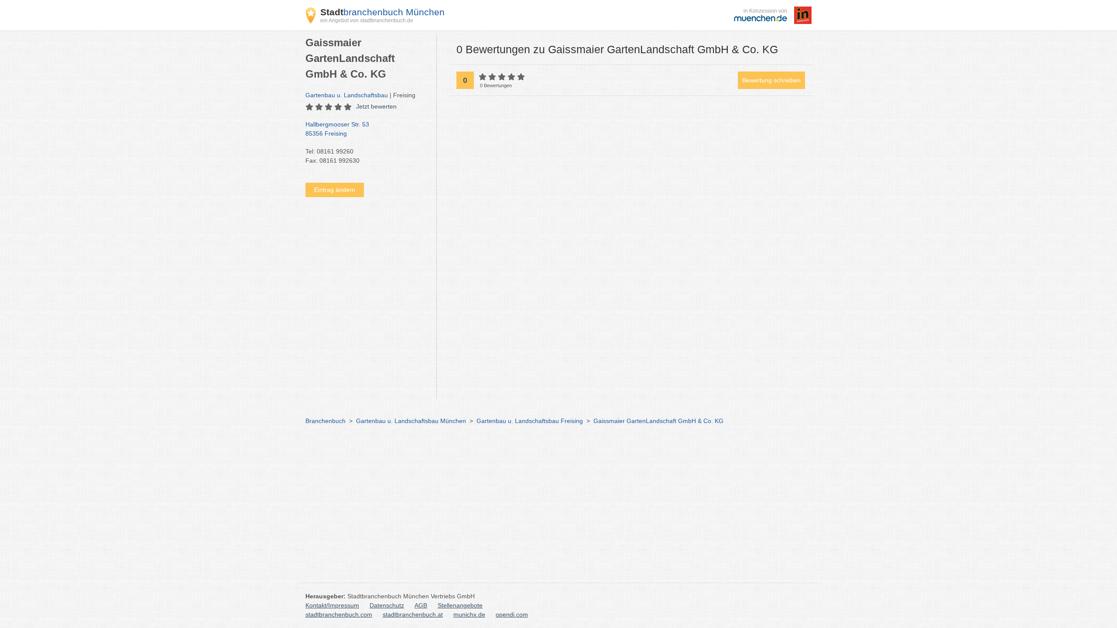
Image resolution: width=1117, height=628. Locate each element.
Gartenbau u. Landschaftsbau (346, 95)
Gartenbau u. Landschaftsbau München (411, 420)
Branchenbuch (325, 420)
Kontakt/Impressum (332, 605)
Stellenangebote (460, 605)
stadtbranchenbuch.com (338, 614)
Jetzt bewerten (376, 106)
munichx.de (469, 614)
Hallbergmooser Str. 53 (337, 129)
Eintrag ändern (334, 189)
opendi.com (512, 614)
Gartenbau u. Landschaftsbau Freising (529, 420)
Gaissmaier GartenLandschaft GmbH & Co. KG (658, 420)
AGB (421, 605)
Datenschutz (387, 605)
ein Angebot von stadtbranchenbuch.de (366, 20)
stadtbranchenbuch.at (413, 614)
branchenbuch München (382, 12)
